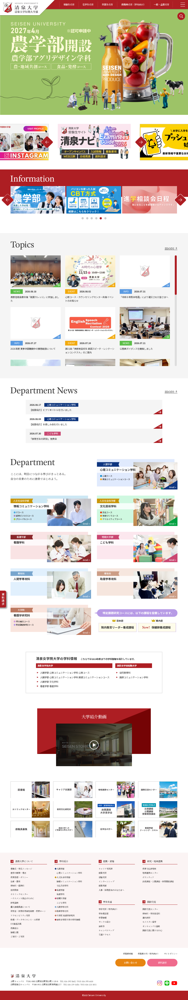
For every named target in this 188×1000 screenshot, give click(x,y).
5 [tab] (101, 218)
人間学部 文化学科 (49, 681)
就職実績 (102, 885)
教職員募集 (128, 953)
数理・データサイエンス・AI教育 (25, 919)
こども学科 (61, 902)
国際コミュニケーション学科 (133, 677)
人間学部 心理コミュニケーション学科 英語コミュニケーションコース (74, 677)
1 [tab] (83, 218)
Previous (141, 142)
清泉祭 (102, 926)
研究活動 (14, 902)
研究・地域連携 (155, 861)
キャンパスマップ (106, 930)
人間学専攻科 (61, 906)
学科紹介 (63, 861)
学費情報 (102, 917)
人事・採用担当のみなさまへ (111, 890)
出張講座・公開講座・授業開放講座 (158, 881)
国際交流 (151, 902)
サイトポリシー (170, 953)
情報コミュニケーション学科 (69, 881)
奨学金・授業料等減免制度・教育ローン (28, 911)
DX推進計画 (16, 923)
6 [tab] (105, 218)
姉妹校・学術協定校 (151, 913)
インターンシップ (106, 881)
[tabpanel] (94, 200)
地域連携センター (150, 872)
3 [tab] (92, 218)
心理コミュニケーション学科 (69, 872)
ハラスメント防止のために (22, 898)
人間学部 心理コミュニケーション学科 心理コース (65, 672)
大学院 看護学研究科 (65, 915)
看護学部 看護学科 (49, 686)
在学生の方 (88, 4)
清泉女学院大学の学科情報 (67, 919)
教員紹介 (14, 928)
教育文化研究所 (149, 868)
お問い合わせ (130, 962)
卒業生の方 (107, 4)
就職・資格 (108, 861)
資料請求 (162, 962)
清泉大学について (24, 861)
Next (47, 142)
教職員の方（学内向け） (133, 4)
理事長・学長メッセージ (21, 868)
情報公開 (14, 932)
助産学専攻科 (61, 911)
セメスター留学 (149, 921)
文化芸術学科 (62, 885)
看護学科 (60, 894)
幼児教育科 (124, 672)
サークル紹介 (104, 921)
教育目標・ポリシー (19, 877)
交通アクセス (104, 934)
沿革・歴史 (15, 881)
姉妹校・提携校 (17, 885)
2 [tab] (87, 218)
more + (171, 248)
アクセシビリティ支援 (20, 915)
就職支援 (102, 872)
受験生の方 (68, 4)
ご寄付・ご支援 (17, 936)
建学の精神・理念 (18, 872)
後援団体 (14, 890)
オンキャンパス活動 (151, 926)
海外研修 (146, 917)
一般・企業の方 (161, 4)
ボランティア (148, 877)
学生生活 (107, 902)
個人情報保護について (20, 906)
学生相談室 (103, 913)
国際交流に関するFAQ (152, 930)
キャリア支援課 (105, 868)
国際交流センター (150, 909)
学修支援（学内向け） (108, 909)
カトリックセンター (19, 894)
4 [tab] (96, 218)
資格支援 (102, 877)
